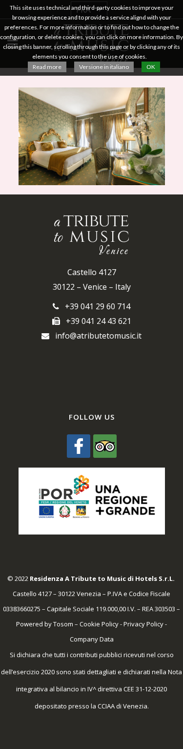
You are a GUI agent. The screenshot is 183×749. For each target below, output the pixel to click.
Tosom (63, 624)
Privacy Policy (143, 624)
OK (150, 66)
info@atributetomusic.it (95, 335)
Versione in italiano (104, 66)
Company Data (92, 639)
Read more (47, 66)
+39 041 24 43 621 (95, 321)
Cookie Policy (99, 624)
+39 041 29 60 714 (94, 306)
